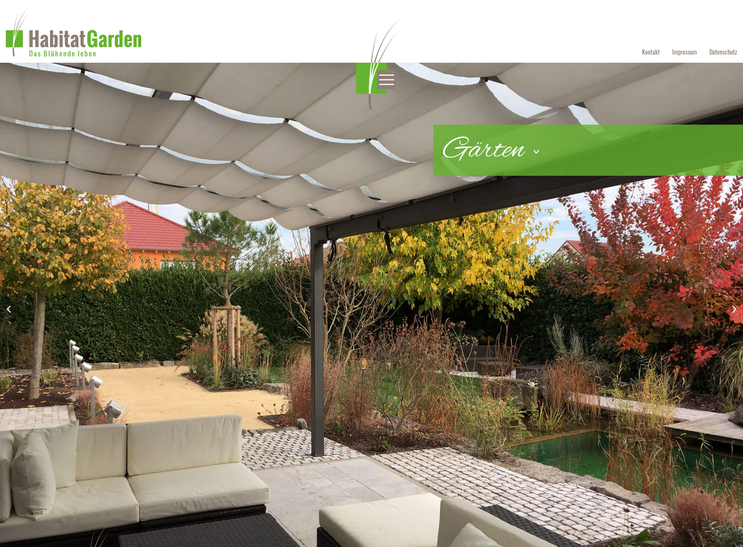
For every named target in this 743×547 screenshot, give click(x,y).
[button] (9, 309)
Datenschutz (723, 52)
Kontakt (651, 52)
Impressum (684, 52)
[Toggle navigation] (386, 79)
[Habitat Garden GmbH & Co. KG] (73, 30)
